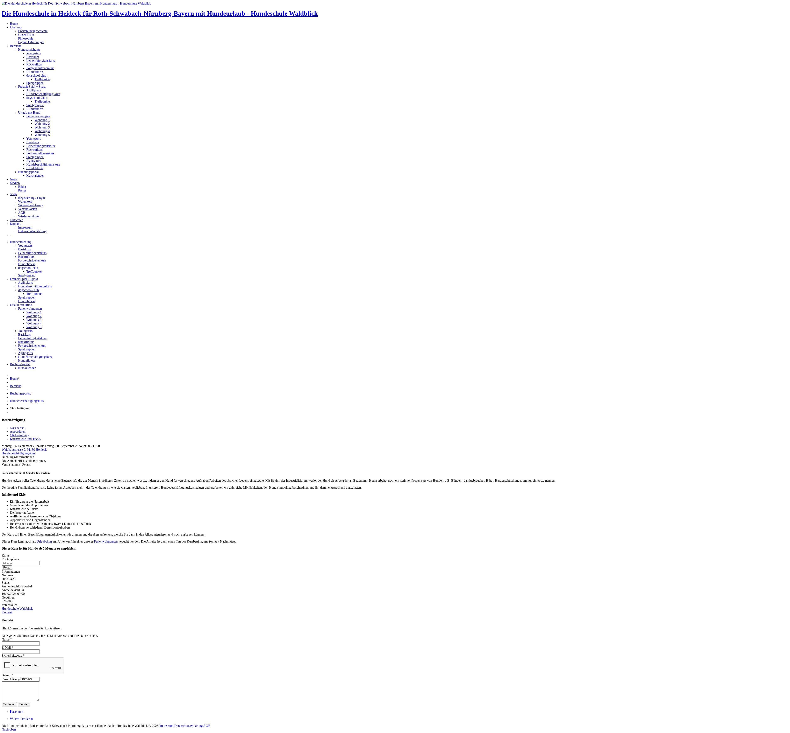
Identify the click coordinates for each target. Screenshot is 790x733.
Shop (13, 194)
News (13, 179)
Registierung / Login (31, 198)
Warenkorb (25, 201)
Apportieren (18, 431)
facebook (17, 711)
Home (14, 23)
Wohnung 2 (42, 123)
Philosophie (25, 38)
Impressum (25, 227)
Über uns (16, 27)
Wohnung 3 (42, 127)
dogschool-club (36, 75)
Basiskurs (32, 57)
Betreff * (7, 675)
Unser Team (26, 34)
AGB (21, 212)
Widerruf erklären (21, 718)
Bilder (22, 186)
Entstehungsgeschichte (33, 31)
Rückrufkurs (34, 64)
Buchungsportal (28, 172)
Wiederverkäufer (29, 216)
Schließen (9, 704)
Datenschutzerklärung (32, 231)
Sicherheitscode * (13, 655)
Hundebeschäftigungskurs (43, 94)
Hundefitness (34, 72)
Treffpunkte (42, 79)
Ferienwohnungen (38, 116)
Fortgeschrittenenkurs (40, 68)
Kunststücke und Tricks (25, 439)
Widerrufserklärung (30, 205)
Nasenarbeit (17, 428)
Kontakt (15, 223)
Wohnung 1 (42, 120)
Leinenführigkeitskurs (40, 60)
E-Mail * (7, 647)
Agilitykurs (33, 90)
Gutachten (16, 220)
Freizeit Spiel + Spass (32, 86)
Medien (15, 183)
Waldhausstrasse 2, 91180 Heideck (24, 449)
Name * (7, 639)
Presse (22, 190)
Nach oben (9, 729)
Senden (23, 704)
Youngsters (33, 53)
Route (6, 567)
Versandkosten (27, 209)
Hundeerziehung (29, 49)
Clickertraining (19, 435)
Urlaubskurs (44, 541)
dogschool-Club (36, 97)
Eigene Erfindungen (31, 42)
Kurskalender (35, 175)
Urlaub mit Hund (29, 112)
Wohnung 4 (42, 131)
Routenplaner (10, 559)
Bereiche (15, 46)
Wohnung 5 (42, 135)
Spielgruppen (35, 83)
